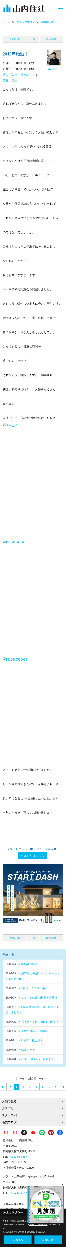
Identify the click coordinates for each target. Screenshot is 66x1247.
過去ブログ (10, 74)
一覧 (33, 38)
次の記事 (51, 38)
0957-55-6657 (18, 1156)
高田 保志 (10, 80)
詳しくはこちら (34, 855)
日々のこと (27, 74)
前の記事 (15, 38)
